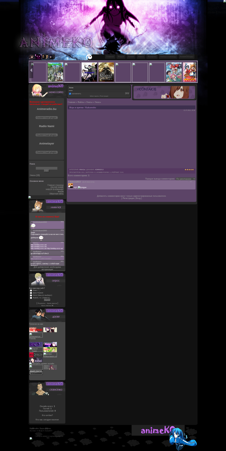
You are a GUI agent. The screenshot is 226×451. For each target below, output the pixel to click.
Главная (110, 56)
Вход (138, 198)
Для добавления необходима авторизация (47, 268)
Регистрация (104, 96)
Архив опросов (52, 303)
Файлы (81, 102)
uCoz (40, 431)
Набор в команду (168, 56)
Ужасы (33, 175)
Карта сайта (34, 428)
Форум (121, 56)
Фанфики (152, 56)
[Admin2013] (71, 187)
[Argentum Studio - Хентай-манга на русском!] (36, 369)
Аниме (131, 56)
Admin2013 (99, 169)
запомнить (76, 93)
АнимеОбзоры (186, 56)
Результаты (41, 303)
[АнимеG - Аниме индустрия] (36, 362)
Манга (141, 56)
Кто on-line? (47, 415)
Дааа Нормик (38, 293)
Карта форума (45, 428)
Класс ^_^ (36, 290)
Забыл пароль (94, 96)
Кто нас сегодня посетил (47, 419)
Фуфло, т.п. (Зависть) (41, 298)
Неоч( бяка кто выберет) (42, 295)
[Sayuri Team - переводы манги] (36, 351)
